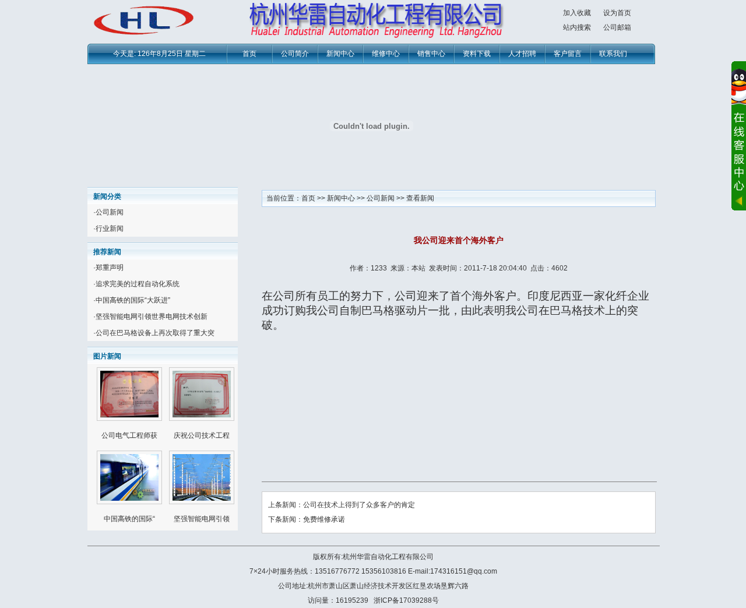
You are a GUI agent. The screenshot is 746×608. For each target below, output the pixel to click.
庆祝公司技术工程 (202, 435)
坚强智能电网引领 (202, 519)
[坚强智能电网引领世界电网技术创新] (201, 502)
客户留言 (568, 54)
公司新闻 (110, 212)
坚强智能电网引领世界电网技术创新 (151, 316)
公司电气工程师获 (129, 435)
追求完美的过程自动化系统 (138, 284)
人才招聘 (522, 54)
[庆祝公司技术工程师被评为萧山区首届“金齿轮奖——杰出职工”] (201, 418)
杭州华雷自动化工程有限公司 (388, 557)
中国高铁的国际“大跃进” (133, 300)
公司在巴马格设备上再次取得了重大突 (155, 333)
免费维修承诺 (324, 519)
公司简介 (295, 54)
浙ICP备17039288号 (406, 600)
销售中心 (431, 54)
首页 (249, 54)
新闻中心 (340, 54)
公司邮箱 (617, 27)
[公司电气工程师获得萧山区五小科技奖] (129, 418)
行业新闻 (110, 228)
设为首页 (617, 13)
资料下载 (477, 54)
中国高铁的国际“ (129, 519)
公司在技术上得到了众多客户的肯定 (359, 505)
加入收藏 (577, 13)
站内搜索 (577, 27)
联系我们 (613, 54)
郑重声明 (110, 267)
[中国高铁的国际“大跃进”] (129, 502)
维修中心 (386, 54)
